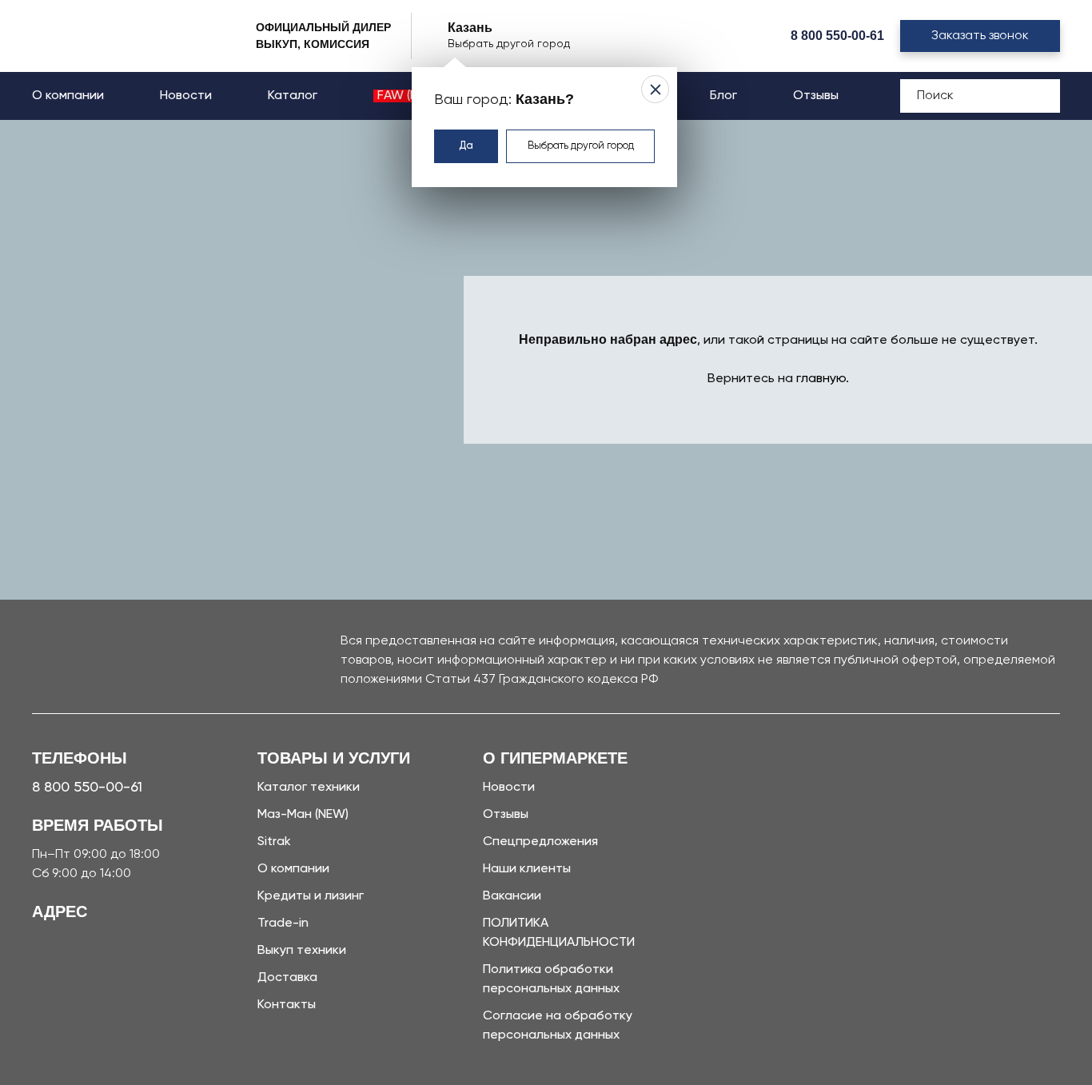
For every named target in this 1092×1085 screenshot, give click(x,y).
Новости (186, 96)
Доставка (287, 977)
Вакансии (512, 896)
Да (466, 146)
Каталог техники (308, 787)
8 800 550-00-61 (837, 35)
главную (821, 379)
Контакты (286, 1005)
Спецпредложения (540, 842)
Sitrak (274, 842)
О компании (68, 96)
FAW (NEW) (408, 96)
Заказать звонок (980, 36)
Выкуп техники (301, 950)
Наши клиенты (527, 869)
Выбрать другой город (581, 146)
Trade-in (283, 923)
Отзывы (816, 96)
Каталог (292, 96)
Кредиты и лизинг (310, 896)
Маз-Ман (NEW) (303, 814)
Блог (723, 96)
